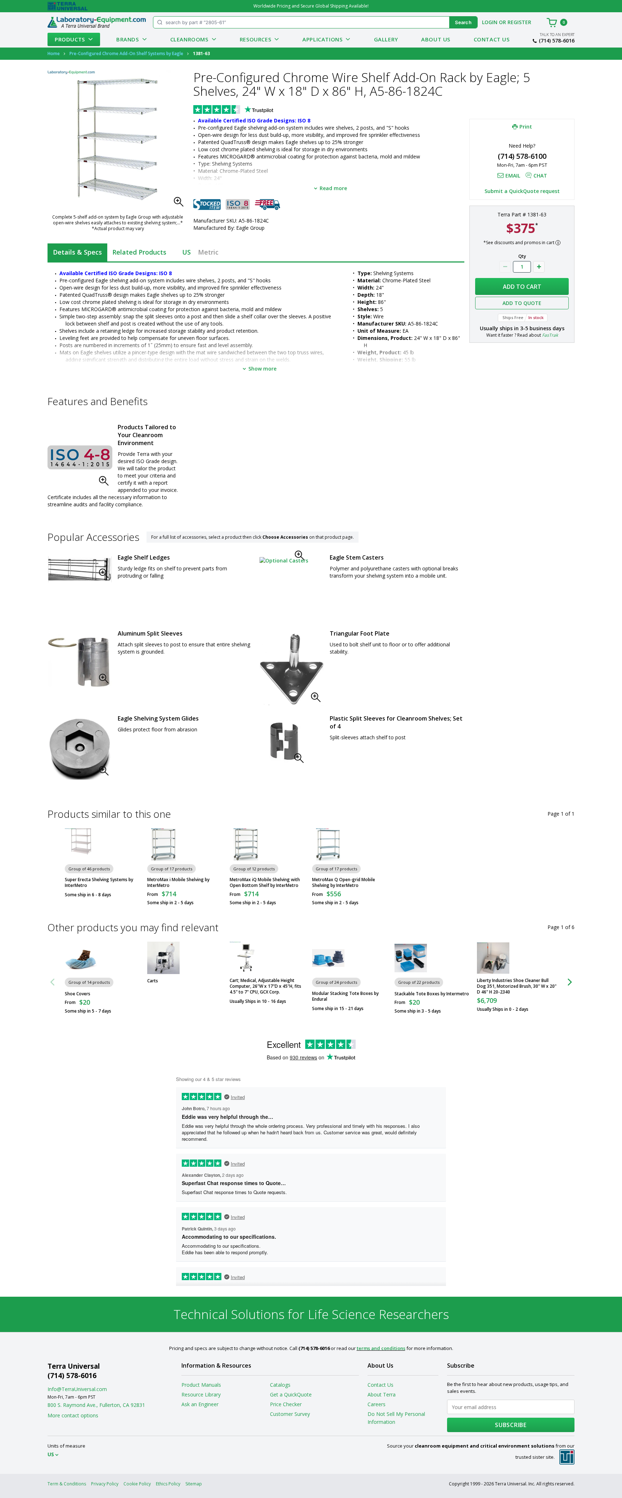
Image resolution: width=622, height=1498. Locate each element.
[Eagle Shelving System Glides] (80, 748)
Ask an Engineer (199, 1404)
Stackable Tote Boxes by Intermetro (432, 994)
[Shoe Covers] (81, 958)
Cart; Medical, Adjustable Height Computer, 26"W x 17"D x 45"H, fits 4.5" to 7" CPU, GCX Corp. (265, 986)
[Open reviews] (247, 110)
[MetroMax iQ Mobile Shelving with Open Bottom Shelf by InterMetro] (246, 844)
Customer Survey (290, 1413)
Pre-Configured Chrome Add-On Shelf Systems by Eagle (126, 53)
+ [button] (539, 267)
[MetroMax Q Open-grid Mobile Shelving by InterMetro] (328, 844)
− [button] (505, 267)
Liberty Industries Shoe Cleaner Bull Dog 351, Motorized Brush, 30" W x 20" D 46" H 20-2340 (516, 986)
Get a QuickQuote (291, 1394)
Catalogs (280, 1384)
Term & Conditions (67, 1484)
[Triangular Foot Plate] (292, 669)
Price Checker (286, 1404)
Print (525, 126)
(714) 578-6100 (522, 156)
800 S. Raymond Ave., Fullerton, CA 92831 (96, 1404)
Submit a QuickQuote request (522, 191)
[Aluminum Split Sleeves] (80, 659)
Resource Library (201, 1394)
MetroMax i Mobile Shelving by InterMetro (178, 882)
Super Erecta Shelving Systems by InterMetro (99, 882)
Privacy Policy (104, 1484)
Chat (540, 175)
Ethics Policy (168, 1484)
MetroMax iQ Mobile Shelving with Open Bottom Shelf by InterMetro (265, 882)
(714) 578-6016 (556, 40)
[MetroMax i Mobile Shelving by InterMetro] (163, 844)
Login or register (506, 22)
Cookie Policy (137, 1484)
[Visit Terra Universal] (67, 6)
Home (54, 53)
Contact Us (492, 39)
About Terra (382, 1394)
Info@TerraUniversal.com (77, 1389)
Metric (208, 252)
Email (512, 175)
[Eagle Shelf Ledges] (80, 569)
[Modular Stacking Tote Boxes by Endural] (328, 958)
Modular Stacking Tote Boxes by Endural (345, 996)
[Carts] (163, 958)
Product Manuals (201, 1384)
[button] (180, 204)
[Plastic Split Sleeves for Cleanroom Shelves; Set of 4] (283, 742)
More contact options (73, 1415)
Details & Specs (77, 252)
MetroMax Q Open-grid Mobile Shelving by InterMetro (343, 882)
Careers (377, 1404)
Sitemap (193, 1484)
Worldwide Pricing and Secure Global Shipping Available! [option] (311, 6)
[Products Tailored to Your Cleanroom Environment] (80, 457)
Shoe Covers (77, 994)
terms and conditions (381, 1348)
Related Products (139, 252)
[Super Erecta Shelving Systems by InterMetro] (81, 844)
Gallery (386, 39)
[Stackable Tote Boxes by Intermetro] (411, 958)
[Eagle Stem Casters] (284, 560)
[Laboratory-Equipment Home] (97, 22)
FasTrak (550, 335)
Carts (152, 981)
